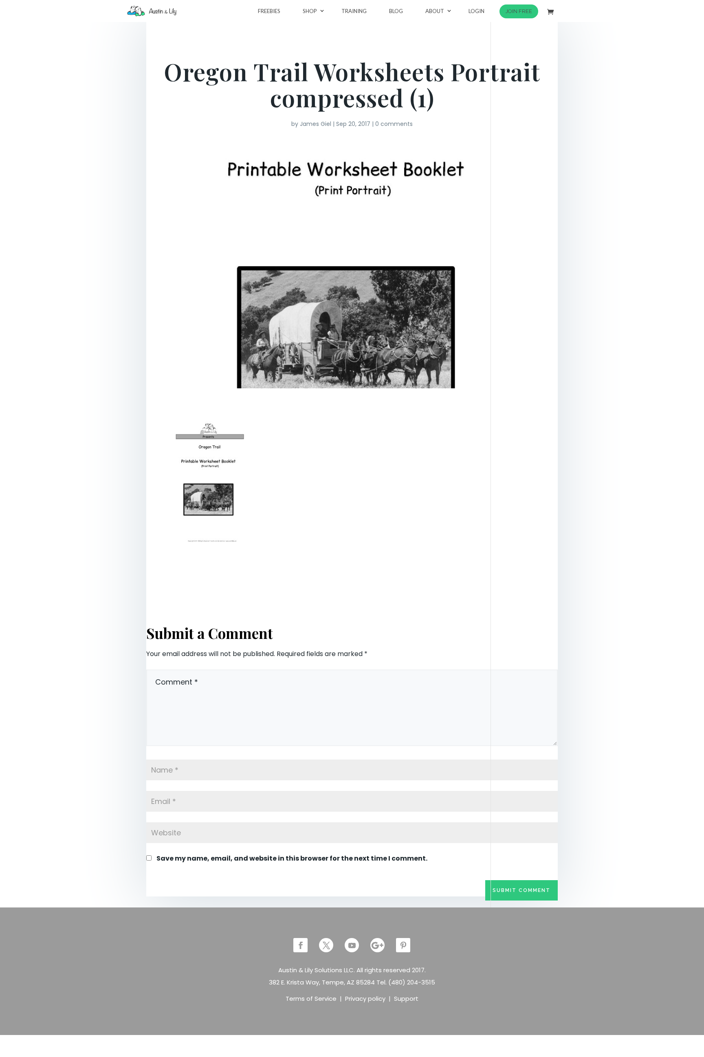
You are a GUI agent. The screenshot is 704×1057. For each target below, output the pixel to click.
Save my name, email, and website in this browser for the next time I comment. (291, 858)
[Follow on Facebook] (300, 945)
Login (476, 11)
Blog (396, 11)
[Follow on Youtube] (352, 945)
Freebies (269, 11)
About (434, 11)
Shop (310, 11)
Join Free (519, 11)
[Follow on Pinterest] (403, 945)
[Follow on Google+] (377, 945)
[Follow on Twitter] (326, 945)
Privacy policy (365, 998)
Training (354, 11)
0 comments (394, 124)
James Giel (315, 124)
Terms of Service (311, 998)
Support (406, 998)
